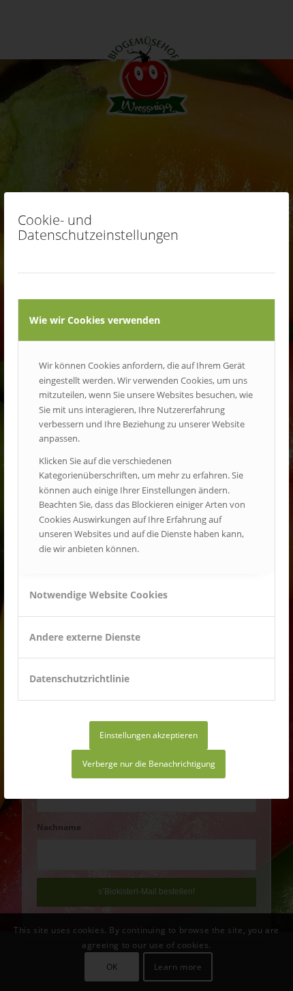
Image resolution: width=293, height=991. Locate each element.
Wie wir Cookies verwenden (94, 320)
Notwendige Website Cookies (98, 594)
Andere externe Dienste (84, 636)
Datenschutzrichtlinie (79, 678)
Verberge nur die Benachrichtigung (148, 763)
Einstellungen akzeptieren (148, 735)
